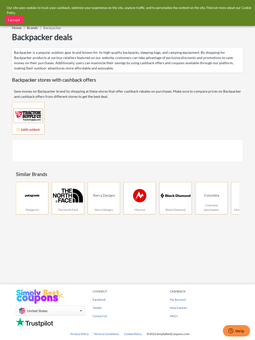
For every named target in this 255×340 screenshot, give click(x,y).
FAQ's (174, 316)
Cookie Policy (133, 334)
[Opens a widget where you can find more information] (236, 331)
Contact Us (100, 316)
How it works (178, 308)
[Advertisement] (127, 150)
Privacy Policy (79, 334)
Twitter (97, 308)
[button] (50, 311)
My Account (178, 299)
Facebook (99, 299)
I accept (14, 20)
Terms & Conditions (106, 334)
